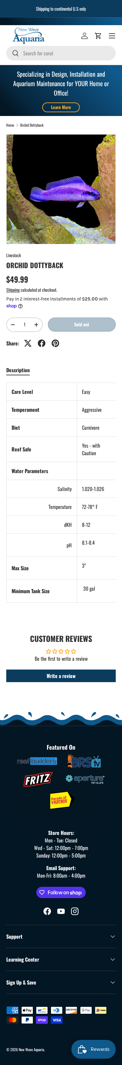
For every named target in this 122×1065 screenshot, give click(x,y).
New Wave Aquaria (31, 1049)
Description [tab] (18, 370)
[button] (98, 36)
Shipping (13, 289)
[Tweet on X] (28, 343)
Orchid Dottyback (31, 125)
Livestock (13, 255)
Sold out (81, 324)
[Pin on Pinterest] (55, 343)
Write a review (61, 676)
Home (10, 125)
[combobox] (61, 53)
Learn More (61, 107)
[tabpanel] (61, 493)
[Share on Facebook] (41, 343)
